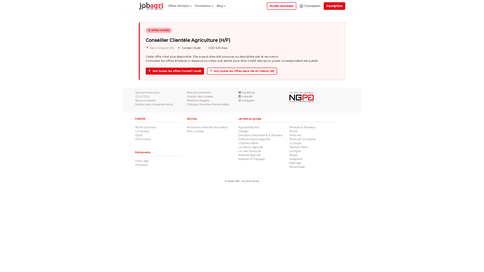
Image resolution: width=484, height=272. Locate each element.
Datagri (243, 131)
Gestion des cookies (200, 96)
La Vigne (295, 151)
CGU (138, 96)
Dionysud (141, 165)
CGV (147, 96)
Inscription (334, 6)
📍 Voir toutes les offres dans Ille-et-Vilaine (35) (242, 71)
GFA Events (143, 139)
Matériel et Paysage (251, 159)
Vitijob (293, 155)
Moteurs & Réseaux (302, 127)
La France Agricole (250, 147)
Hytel (138, 135)
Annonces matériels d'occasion (207, 127)
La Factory (142, 131)
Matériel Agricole (249, 155)
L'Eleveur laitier (248, 143)
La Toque (295, 143)
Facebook (248, 92)
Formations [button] (203, 6)
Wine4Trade (297, 167)
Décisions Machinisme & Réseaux (260, 135)
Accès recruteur (282, 6)
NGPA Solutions (145, 127)
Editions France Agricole (254, 139)
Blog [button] (220, 6)
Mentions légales (198, 100)
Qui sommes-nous (147, 92)
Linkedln (247, 96)
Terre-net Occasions (302, 139)
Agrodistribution (249, 127)
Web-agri (295, 163)
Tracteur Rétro (298, 147)
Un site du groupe (301, 92)
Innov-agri (142, 161)
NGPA (293, 131)
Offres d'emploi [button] (179, 6)
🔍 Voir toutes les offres (174, 71)
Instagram (248, 100)
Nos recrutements (199, 92)
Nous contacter (145, 100)
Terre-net (295, 135)
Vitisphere (295, 159)
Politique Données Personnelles (208, 104)
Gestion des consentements (154, 104)
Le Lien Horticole (249, 151)
